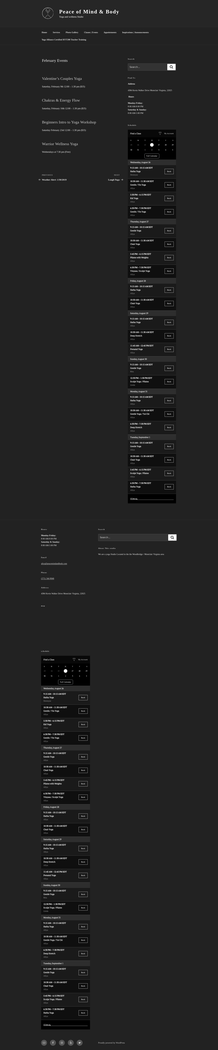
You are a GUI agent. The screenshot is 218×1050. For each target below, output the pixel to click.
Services (56, 32)
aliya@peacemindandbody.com (54, 563)
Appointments (110, 32)
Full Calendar (151, 156)
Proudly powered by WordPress (111, 1043)
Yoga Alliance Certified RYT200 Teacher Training (64, 40)
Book (169, 171)
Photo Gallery (72, 32)
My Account (169, 133)
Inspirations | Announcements (135, 32)
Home (44, 32)
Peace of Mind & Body (89, 12)
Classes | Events (91, 32)
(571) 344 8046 (47, 578)
